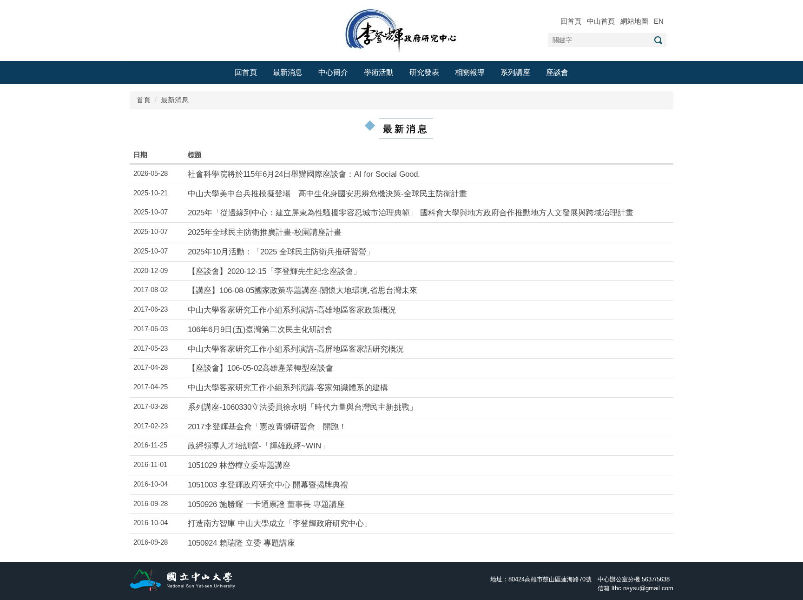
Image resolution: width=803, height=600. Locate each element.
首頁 (144, 100)
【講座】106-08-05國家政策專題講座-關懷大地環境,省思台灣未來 (302, 290)
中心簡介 (333, 72)
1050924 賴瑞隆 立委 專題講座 (241, 543)
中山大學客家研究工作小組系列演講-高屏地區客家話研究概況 (296, 349)
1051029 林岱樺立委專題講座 (239, 465)
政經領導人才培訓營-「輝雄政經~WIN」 (258, 445)
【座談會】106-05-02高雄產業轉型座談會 (260, 368)
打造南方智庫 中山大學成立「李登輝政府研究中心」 (280, 523)
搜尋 (658, 40)
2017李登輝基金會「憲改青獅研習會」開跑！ (267, 426)
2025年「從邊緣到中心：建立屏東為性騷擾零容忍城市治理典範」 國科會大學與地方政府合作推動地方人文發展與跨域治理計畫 (410, 212)
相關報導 (470, 72)
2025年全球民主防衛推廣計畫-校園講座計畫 (265, 232)
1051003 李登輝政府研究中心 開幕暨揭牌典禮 (268, 484)
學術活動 (379, 72)
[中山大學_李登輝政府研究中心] (401, 29)
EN (659, 21)
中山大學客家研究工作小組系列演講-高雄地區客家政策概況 (292, 310)
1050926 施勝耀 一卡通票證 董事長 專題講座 (266, 504)
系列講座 (515, 72)
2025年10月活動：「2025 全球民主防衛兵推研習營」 (281, 251)
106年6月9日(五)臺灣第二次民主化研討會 (260, 329)
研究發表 (424, 72)
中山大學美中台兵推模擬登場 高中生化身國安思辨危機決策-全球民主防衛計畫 (327, 193)
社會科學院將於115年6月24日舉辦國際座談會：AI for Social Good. (304, 174)
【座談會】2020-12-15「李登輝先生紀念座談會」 (274, 271)
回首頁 (570, 21)
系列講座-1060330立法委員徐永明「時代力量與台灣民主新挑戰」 (302, 407)
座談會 (557, 72)
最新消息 (288, 72)
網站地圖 (634, 21)
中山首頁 (601, 21)
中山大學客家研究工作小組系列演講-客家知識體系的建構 (288, 387)
